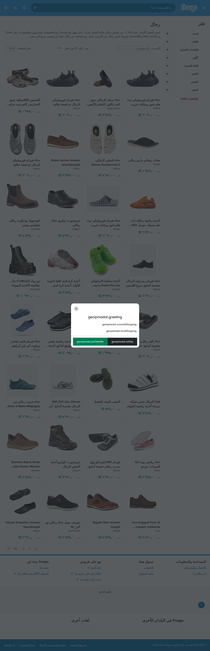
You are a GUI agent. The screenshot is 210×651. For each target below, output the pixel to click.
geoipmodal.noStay (122, 341)
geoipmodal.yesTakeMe (90, 341)
